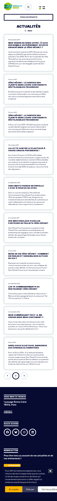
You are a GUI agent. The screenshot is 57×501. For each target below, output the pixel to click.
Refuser (30, 489)
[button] (50, 471)
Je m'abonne (14, 466)
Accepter (14, 489)
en (44, 7)
